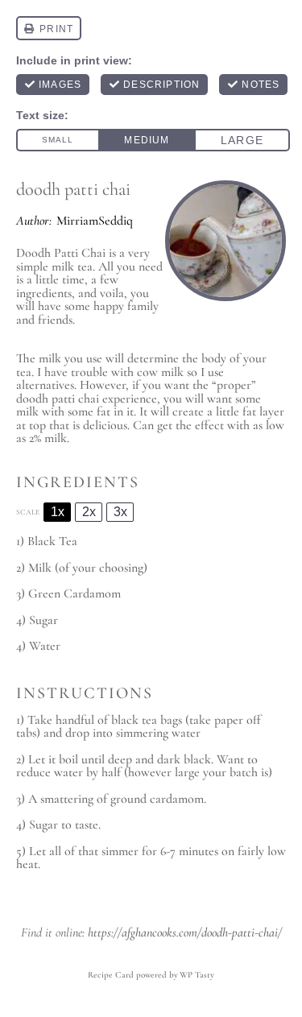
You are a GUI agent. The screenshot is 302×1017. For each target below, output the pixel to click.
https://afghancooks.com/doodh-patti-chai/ (185, 932)
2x (89, 512)
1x (57, 512)
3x (120, 512)
